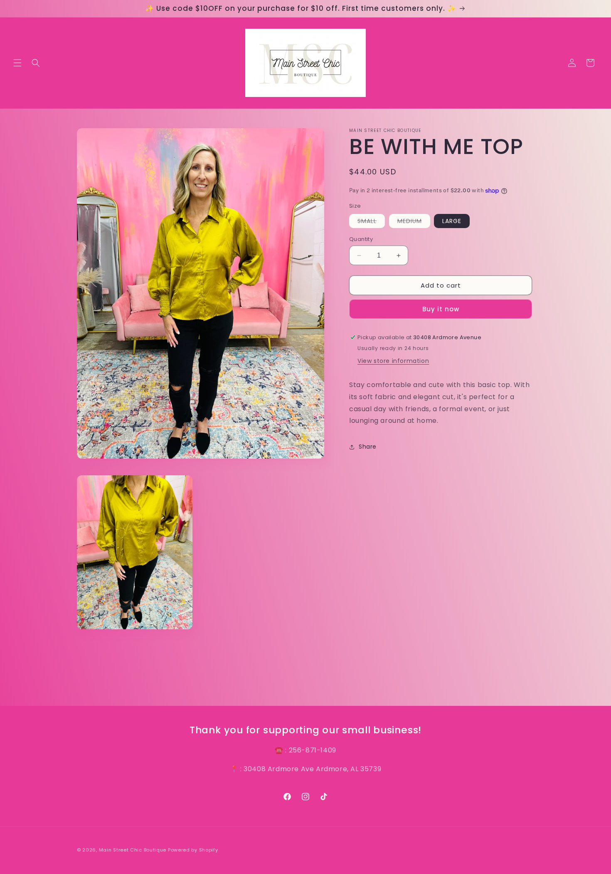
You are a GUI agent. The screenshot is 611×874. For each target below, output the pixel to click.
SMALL (371, 222)
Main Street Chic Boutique (133, 850)
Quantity (361, 239)
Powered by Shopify (193, 850)
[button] (17, 63)
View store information (393, 361)
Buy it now (440, 309)
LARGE (451, 221)
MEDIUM (413, 222)
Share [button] (368, 446)
